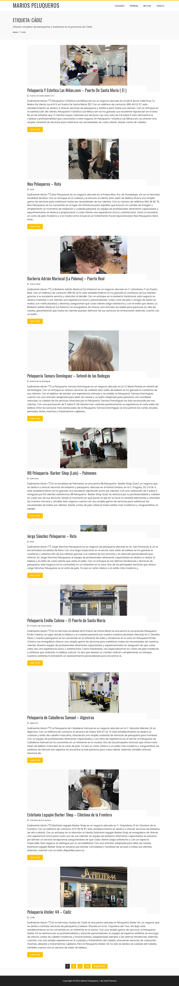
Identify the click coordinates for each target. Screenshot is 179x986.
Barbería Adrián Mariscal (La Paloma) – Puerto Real (65, 278)
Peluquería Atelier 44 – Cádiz (49, 912)
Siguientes (100, 966)
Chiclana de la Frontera (40, 820)
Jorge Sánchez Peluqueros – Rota (52, 536)
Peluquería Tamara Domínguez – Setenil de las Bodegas (68, 376)
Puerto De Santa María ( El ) (42, 95)
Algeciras (34, 723)
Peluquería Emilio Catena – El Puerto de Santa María (66, 620)
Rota (32, 189)
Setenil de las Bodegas (40, 381)
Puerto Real (35, 284)
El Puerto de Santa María (41, 625)
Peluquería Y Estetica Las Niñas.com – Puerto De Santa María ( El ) (76, 90)
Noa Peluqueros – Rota (44, 184)
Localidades (119, 5)
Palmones (34, 478)
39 (87, 966)
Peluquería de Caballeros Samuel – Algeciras (60, 717)
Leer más (35, 129)
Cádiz (32, 917)
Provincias (134, 5)
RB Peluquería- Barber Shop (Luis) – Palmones (61, 473)
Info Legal (147, 5)
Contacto (160, 5)
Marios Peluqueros (36, 5)
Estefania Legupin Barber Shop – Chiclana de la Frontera (69, 814)
